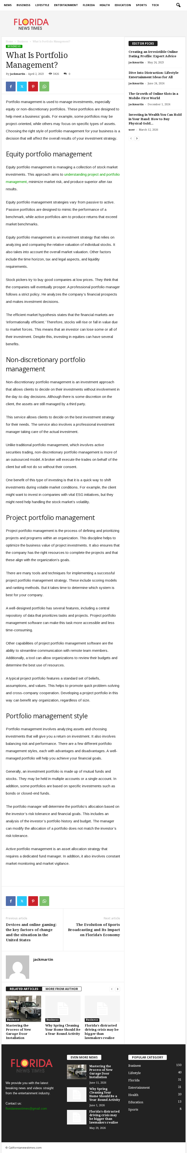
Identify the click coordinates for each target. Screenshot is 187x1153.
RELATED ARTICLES (24, 989)
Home (9, 41)
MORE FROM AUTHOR (62, 989)
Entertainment (66, 5)
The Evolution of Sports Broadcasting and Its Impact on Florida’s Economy (94, 929)
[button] (178, 5)
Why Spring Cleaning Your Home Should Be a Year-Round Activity (62, 1030)
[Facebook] (11, 86)
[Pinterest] (33, 86)
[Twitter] (22, 86)
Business (23, 5)
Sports (141, 5)
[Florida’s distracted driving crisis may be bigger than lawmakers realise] (102, 1009)
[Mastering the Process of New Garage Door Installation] (23, 1009)
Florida (89, 5)
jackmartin (17, 74)
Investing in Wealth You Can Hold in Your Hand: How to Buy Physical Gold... (155, 119)
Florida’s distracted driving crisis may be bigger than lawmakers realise (104, 1117)
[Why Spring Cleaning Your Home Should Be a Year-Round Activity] (63, 1009)
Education (123, 5)
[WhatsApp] (44, 86)
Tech (155, 5)
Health (105, 5)
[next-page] (117, 988)
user (132, 129)
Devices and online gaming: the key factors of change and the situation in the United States (31, 932)
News (8, 5)
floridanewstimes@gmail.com (26, 1108)
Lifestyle (42, 5)
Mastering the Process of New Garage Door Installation (100, 1072)
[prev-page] (111, 988)
